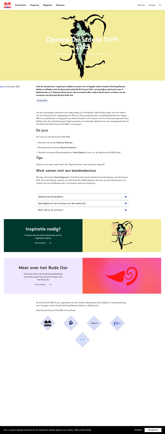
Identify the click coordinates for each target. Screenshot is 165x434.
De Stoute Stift (42, 100)
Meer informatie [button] (83, 430)
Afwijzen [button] (138, 430)
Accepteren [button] (153, 430)
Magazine (47, 5)
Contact (152, 5)
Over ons (141, 5)
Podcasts (60, 5)
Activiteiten (20, 5)
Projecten (34, 5)
